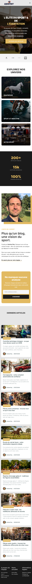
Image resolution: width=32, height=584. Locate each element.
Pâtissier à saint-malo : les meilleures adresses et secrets (14, 510)
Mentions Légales (26, 572)
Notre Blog (14, 572)
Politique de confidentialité (25, 575)
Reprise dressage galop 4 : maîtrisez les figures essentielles (16, 477)
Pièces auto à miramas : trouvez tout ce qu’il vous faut (16, 409)
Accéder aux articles (16, 41)
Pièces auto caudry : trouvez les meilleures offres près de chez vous (15, 544)
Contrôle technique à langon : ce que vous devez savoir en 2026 (16, 342)
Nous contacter (5, 575)
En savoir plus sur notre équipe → (11, 260)
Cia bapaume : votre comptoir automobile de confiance (13, 376)
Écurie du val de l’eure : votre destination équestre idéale (13, 443)
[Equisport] (9, 3)
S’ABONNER (16, 296)
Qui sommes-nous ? (4, 573)
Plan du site (4, 577)
